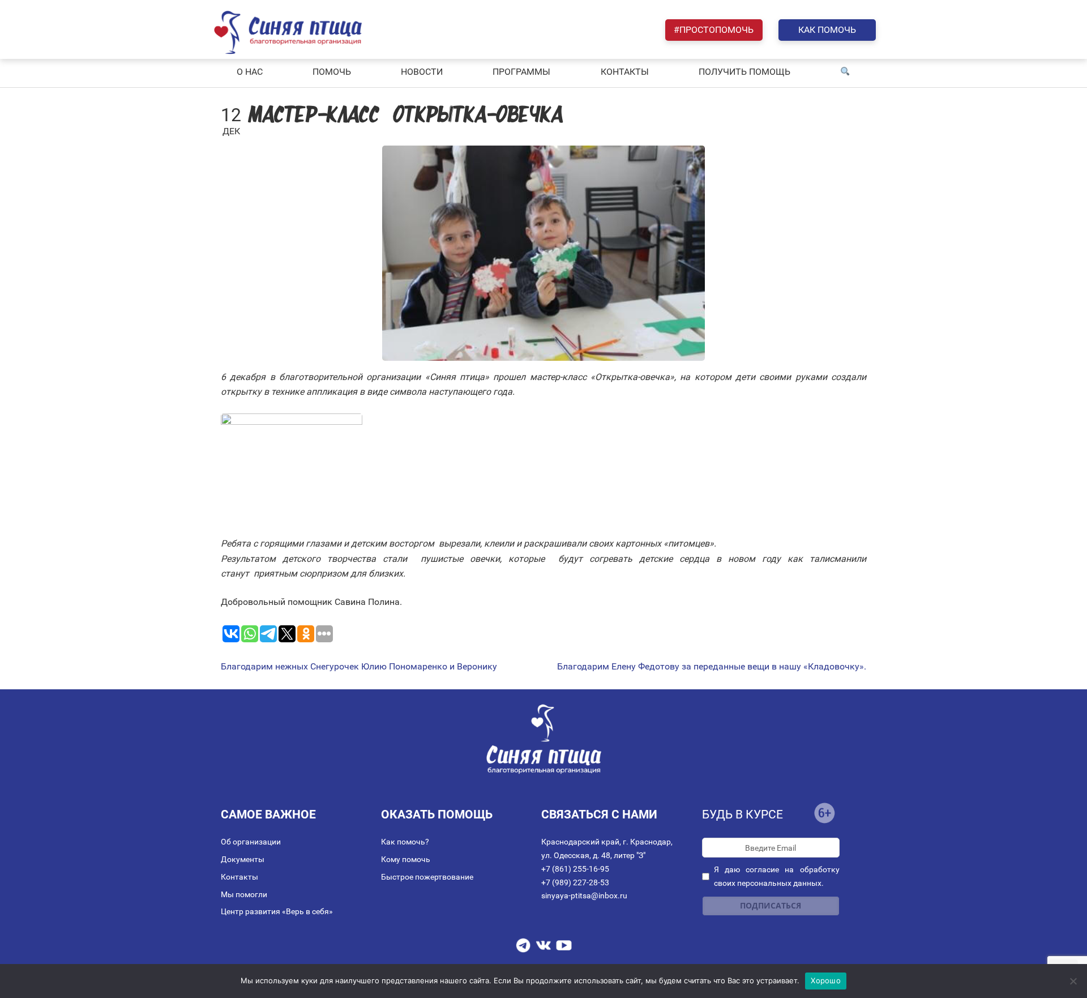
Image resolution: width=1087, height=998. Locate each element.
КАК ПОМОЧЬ (827, 29)
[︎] (845, 72)
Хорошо (826, 980)
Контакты (239, 876)
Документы (242, 859)
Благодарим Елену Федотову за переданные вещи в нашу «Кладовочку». (711, 666)
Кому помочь (405, 859)
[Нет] (1073, 981)
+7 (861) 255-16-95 (575, 868)
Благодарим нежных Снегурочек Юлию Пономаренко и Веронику (359, 666)
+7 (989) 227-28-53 (575, 882)
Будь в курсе (742, 814)
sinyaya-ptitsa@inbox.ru (584, 895)
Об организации (251, 841)
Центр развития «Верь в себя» (277, 911)
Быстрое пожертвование (427, 876)
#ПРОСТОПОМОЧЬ (714, 29)
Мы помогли (244, 894)
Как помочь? (405, 841)
